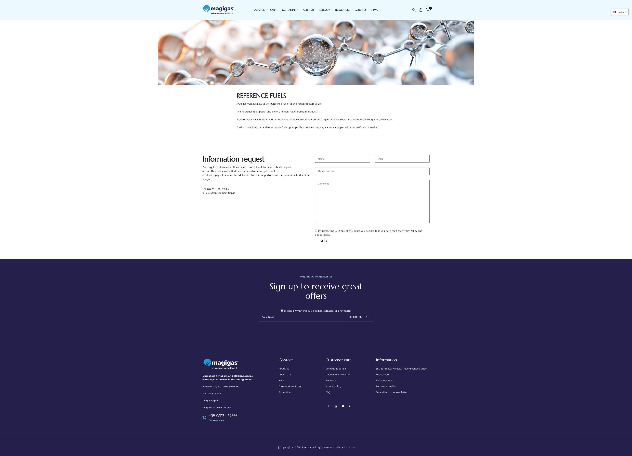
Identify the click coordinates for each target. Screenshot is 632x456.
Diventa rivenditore (290, 386)
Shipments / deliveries (338, 374)
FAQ (328, 392)
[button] (620, 12)
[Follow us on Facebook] (329, 406)
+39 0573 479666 (223, 415)
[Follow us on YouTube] (343, 406)
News (281, 380)
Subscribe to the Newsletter (392, 392)
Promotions (285, 392)
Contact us (285, 374)
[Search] (414, 10)
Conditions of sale (336, 368)
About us (284, 368)
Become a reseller (386, 386)
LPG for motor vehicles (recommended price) (401, 368)
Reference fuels (384, 380)
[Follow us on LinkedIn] (350, 406)
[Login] (421, 10)
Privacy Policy (409, 230)
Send (324, 241)
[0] (428, 10)
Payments (331, 380)
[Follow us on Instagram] (336, 406)
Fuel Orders (382, 374)
